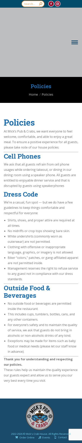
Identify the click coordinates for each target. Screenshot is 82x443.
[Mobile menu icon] (74, 42)
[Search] (40, 4)
